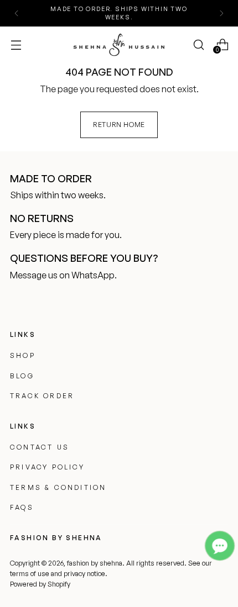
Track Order (42, 396)
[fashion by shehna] (119, 44)
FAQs (22, 507)
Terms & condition (58, 487)
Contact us (39, 447)
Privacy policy (47, 467)
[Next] (221, 13)
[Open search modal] (198, 44)
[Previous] (16, 13)
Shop (22, 355)
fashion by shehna (94, 562)
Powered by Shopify (40, 583)
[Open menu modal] (15, 44)
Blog (22, 376)
